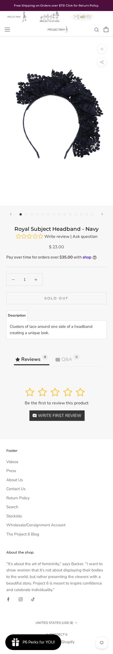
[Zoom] (101, 48)
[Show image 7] (54, 214)
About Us (14, 480)
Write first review (59, 416)
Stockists (14, 516)
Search (12, 507)
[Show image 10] (70, 214)
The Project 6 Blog (22, 534)
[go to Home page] (17, 14)
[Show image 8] (59, 214)
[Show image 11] (76, 214)
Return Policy (18, 498)
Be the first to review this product (57, 403)
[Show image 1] (20, 214)
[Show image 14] (92, 214)
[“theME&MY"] (82, 14)
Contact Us (15, 488)
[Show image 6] (48, 214)
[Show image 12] (81, 214)
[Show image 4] (37, 214)
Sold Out (56, 298)
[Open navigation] (7, 29)
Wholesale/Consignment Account (35, 525)
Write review (56, 236)
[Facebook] (8, 599)
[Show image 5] (43, 214)
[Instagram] (21, 599)
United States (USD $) (54, 623)
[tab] (16, 315)
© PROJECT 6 (56, 634)
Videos (12, 461)
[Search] (96, 29)
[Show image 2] (26, 214)
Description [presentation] (17, 315)
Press (11, 470)
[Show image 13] (87, 214)
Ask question (85, 236)
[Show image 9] (65, 214)
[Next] (102, 214)
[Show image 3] (31, 214)
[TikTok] (33, 599)
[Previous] (11, 214)
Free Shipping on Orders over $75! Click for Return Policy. (56, 5)
